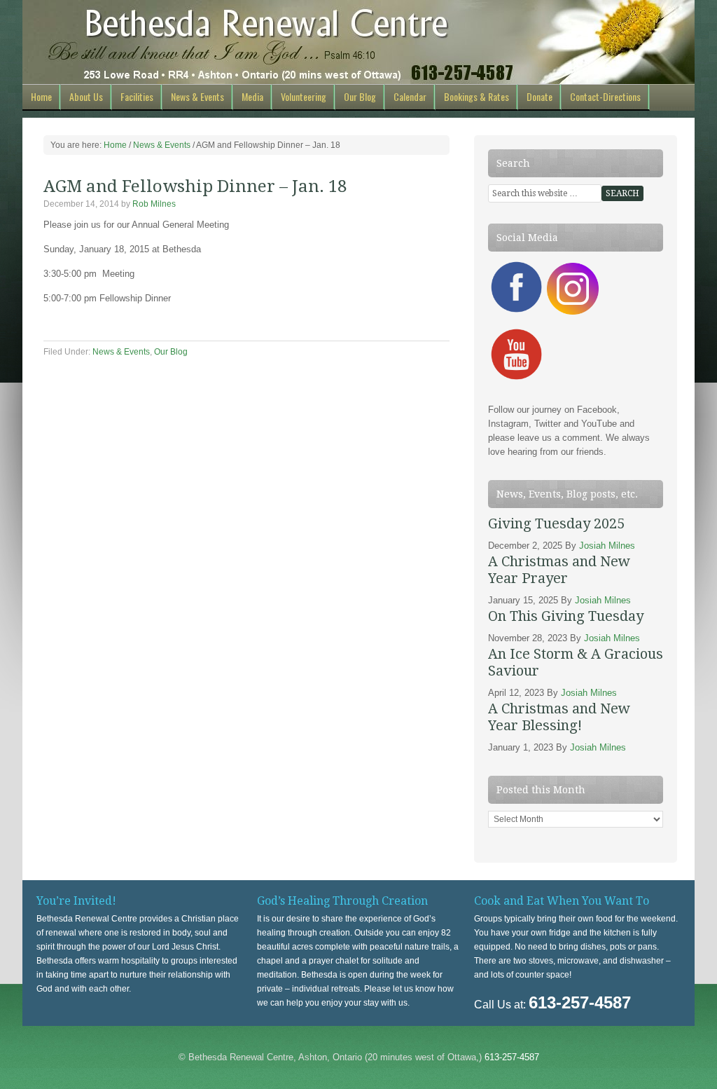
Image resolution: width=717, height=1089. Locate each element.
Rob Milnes (154, 204)
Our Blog (360, 96)
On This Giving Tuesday (565, 616)
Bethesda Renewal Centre (358, 42)
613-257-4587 (512, 1057)
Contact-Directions (605, 96)
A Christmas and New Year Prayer (559, 570)
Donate (539, 96)
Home (41, 96)
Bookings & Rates (476, 96)
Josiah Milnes (607, 545)
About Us (86, 96)
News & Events (197, 96)
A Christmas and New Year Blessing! (559, 717)
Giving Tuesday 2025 (556, 523)
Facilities (136, 96)
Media (252, 96)
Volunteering (303, 96)
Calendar (410, 96)
